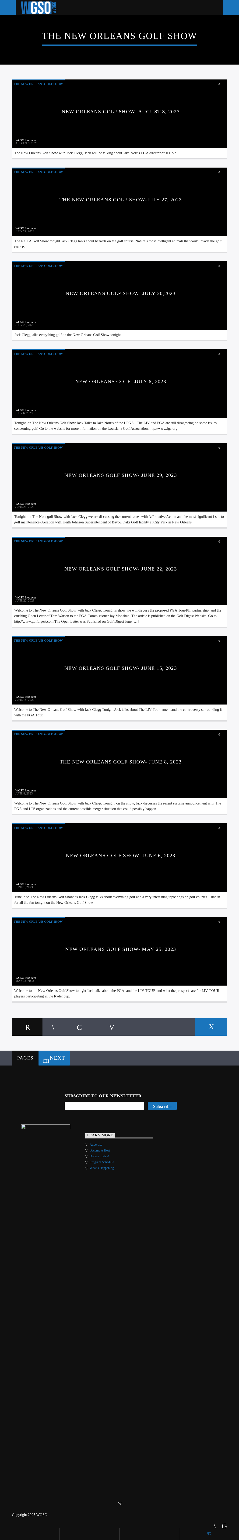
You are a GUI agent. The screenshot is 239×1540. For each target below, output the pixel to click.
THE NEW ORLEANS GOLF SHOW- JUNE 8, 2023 (121, 762)
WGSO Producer (25, 140)
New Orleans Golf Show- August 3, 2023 (120, 111)
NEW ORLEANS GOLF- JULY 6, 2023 (120, 381)
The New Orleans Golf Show (38, 84)
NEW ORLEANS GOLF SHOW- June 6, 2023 (120, 855)
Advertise (96, 1144)
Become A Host (100, 1150)
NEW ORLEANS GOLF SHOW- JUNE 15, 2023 (120, 668)
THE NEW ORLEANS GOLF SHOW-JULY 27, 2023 (121, 200)
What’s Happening (102, 1168)
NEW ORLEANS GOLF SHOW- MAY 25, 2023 (120, 949)
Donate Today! (99, 1156)
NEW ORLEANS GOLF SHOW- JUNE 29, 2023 (120, 475)
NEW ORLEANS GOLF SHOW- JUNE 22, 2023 (120, 569)
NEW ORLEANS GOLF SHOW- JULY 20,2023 (121, 293)
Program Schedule (102, 1162)
